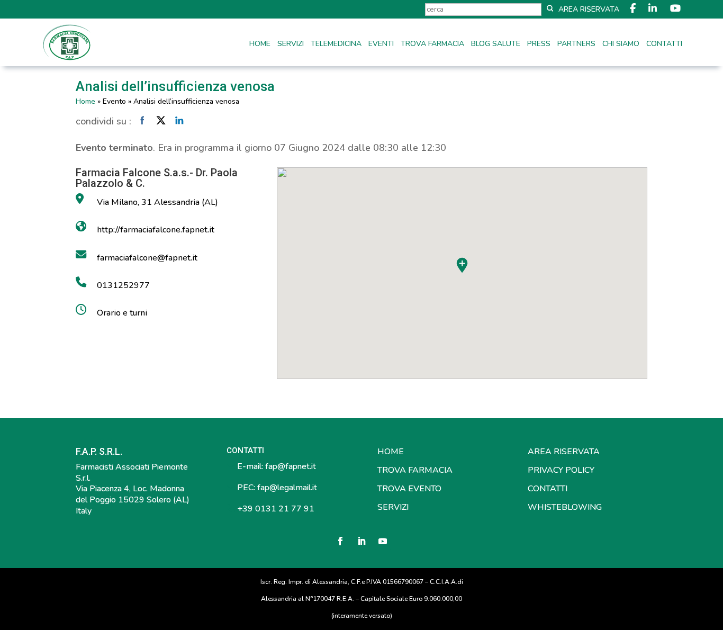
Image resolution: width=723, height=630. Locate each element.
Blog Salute (495, 44)
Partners (576, 44)
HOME (390, 451)
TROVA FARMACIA (415, 470)
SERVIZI (393, 507)
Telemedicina (336, 44)
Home (259, 44)
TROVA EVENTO (409, 488)
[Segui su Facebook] (340, 541)
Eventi (381, 44)
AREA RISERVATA (564, 451)
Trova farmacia (432, 44)
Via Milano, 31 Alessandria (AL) (157, 202)
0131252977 (123, 285)
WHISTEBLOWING (565, 507)
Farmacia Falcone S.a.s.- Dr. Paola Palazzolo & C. (157, 178)
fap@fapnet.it (290, 466)
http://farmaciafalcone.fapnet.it (155, 230)
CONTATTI (547, 488)
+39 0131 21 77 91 (274, 509)
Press (538, 44)
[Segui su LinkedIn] (361, 541)
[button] (462, 265)
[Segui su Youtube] (382, 541)
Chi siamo (620, 44)
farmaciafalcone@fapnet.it (147, 258)
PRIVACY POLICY (561, 470)
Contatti (664, 44)
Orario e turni (122, 313)
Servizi (290, 44)
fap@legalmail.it (287, 487)
